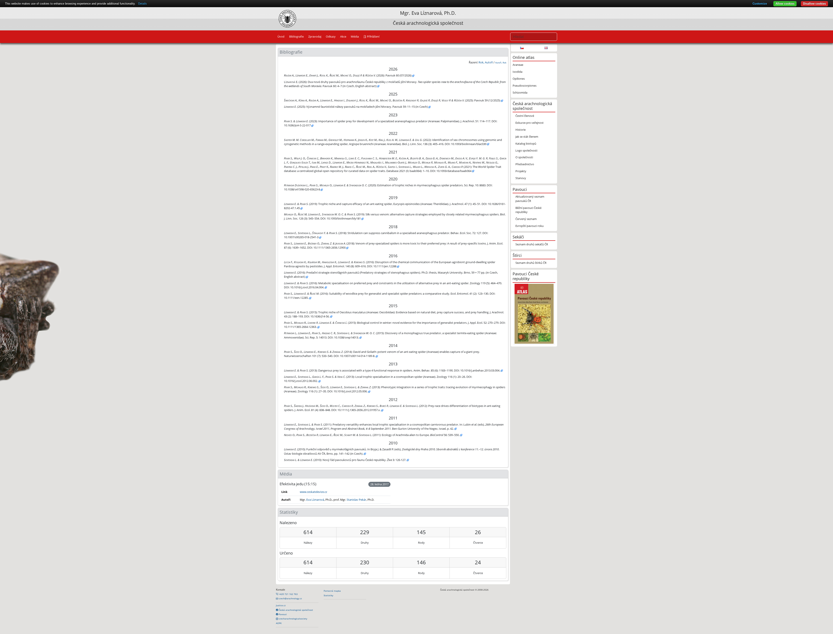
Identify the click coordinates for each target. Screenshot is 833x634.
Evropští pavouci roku (529, 226)
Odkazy (331, 36)
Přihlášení (372, 36)
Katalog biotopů (525, 143)
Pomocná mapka (332, 590)
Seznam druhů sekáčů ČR (531, 244)
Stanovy (520, 178)
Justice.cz (281, 605)
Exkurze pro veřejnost (529, 123)
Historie (520, 130)
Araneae (518, 65)
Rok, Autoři (486, 62)
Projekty (520, 171)
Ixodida (517, 72)
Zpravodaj (314, 36)
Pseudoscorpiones (524, 86)
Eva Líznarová (427, 13)
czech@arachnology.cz (290, 598)
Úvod (280, 36)
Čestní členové (524, 116)
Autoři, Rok (500, 62)
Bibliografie (296, 36)
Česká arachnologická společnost (295, 609)
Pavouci (282, 614)
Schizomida (520, 92)
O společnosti (524, 157)
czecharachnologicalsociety (292, 618)
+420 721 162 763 (288, 594)
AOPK (279, 623)
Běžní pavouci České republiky (528, 210)
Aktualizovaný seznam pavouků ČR (529, 199)
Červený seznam (526, 219)
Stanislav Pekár (356, 500)
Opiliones (519, 79)
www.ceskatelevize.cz (313, 492)
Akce (343, 36)
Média (355, 36)
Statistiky (328, 595)
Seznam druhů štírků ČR (530, 263)
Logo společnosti (526, 150)
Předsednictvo (524, 164)
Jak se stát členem (526, 137)
